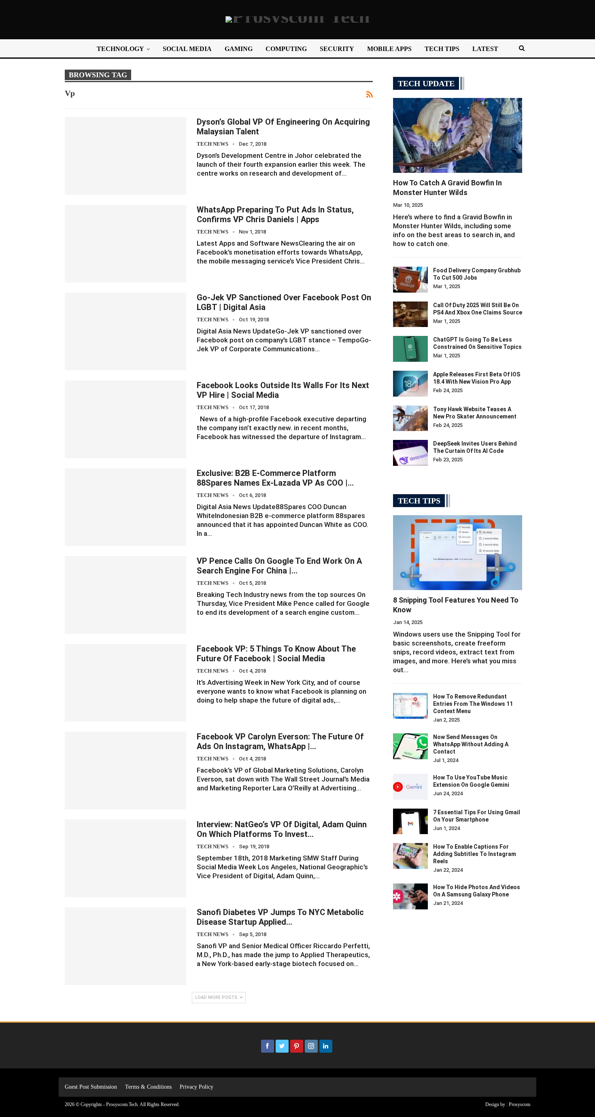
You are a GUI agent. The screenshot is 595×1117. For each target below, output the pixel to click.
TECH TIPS (442, 48)
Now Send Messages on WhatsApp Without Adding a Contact (470, 744)
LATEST (485, 48)
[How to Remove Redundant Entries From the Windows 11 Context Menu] (410, 706)
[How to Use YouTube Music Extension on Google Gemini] (410, 787)
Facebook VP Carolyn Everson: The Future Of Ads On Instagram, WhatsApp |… (280, 741)
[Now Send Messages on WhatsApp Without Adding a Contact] (410, 746)
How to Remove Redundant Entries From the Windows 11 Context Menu (473, 703)
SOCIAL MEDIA (187, 48)
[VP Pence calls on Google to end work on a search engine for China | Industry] (125, 595)
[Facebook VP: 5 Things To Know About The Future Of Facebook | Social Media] (125, 683)
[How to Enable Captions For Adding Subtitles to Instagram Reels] (410, 856)
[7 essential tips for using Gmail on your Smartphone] (410, 822)
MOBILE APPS (389, 48)
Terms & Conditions (148, 1087)
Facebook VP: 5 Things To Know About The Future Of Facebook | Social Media (276, 653)
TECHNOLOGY (120, 48)
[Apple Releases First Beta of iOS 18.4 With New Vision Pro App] (410, 384)
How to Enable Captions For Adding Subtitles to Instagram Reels (474, 853)
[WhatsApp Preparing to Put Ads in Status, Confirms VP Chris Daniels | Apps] (125, 243)
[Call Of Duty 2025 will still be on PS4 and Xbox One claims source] (410, 314)
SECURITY (337, 48)
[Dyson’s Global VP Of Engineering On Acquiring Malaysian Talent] (125, 156)
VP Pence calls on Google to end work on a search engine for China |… (279, 565)
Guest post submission (91, 1087)
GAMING (239, 48)
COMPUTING (286, 48)
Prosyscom (519, 1104)
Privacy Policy (196, 1087)
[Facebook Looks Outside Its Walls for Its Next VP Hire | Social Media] (125, 419)
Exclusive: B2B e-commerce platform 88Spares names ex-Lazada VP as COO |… (275, 478)
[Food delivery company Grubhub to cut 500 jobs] (410, 280)
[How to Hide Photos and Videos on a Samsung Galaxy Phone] (410, 896)
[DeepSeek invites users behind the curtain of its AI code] (410, 453)
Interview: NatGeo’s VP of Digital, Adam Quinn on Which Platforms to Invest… (282, 829)
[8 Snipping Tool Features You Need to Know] (457, 552)
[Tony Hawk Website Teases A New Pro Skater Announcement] (410, 418)
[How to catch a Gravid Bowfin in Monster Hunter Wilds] (457, 135)
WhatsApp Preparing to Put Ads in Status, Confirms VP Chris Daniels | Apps (275, 214)
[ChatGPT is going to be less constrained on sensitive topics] (410, 349)
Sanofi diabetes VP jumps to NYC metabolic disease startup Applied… (280, 917)
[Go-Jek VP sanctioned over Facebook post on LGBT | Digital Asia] (125, 331)
